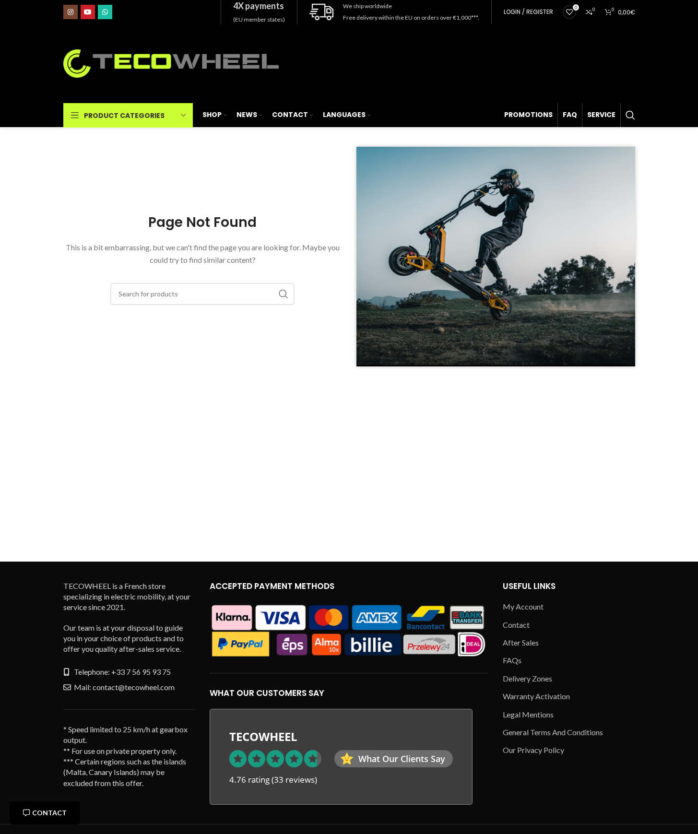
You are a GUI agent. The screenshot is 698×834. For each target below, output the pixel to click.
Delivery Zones (527, 678)
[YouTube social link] (88, 12)
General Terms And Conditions (553, 732)
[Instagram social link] (70, 12)
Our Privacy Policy (533, 749)
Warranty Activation (536, 696)
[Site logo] (171, 62)
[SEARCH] (283, 294)
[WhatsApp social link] (105, 12)
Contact (49, 813)
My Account (523, 606)
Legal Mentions (528, 714)
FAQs (512, 660)
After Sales (521, 642)
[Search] (630, 115)
